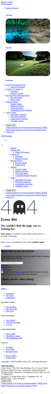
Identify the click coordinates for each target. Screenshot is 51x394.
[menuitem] (12, 8)
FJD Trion (9, 296)
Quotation (9, 347)
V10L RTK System (13, 322)
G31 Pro (9, 325)
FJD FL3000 (10, 334)
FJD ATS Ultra (11, 309)
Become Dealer (11, 352)
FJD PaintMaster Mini (14, 338)
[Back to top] (2, 392)
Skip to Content (7, 2)
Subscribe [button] (4, 265)
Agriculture (10, 293)
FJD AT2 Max (11, 307)
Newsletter (7, 270)
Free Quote (10, 349)
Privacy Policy (19, 272)
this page (13, 236)
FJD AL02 (10, 311)
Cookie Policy (11, 358)
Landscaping (10, 298)
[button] (25, 389)
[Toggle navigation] (7, 140)
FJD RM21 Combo (13, 336)
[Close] (2, 144)
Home (8, 246)
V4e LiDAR (10, 320)
